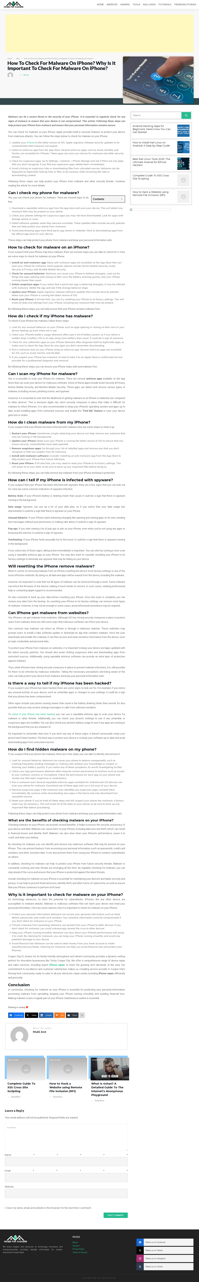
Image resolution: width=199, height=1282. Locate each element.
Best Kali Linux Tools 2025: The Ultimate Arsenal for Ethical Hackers (161, 163)
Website (9, 1186)
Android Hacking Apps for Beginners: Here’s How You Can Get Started (161, 130)
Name (66, 1154)
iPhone (31, 142)
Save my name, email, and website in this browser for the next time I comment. (49, 1207)
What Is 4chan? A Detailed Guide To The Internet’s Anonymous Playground (108, 1081)
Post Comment (116, 1215)
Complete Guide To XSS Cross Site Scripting (24, 1081)
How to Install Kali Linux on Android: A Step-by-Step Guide (161, 147)
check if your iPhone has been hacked (33, 714)
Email (66, 1170)
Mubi (26, 75)
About (75, 1242)
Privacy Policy (78, 1249)
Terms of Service (80, 1252)
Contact (76, 1246)
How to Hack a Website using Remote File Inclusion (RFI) (66, 1081)
